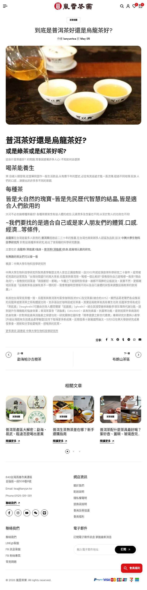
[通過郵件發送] (140, 339)
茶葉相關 (73, 20)
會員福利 (79, 516)
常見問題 (11, 561)
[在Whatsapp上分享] (134, 339)
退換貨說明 (80, 504)
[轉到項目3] (80, 451)
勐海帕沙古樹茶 (29, 359)
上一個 (20, 353)
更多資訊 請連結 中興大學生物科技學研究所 (32, 331)
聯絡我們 (11, 537)
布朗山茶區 (121, 359)
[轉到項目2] (73, 451)
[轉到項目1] (67, 451)
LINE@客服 (12, 543)
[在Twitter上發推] (112, 339)
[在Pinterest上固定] (117, 339)
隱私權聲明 (80, 498)
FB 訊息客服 (13, 549)
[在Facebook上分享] (106, 339)
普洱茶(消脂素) (53, 249)
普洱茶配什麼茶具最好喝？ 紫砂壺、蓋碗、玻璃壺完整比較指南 (120, 434)
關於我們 (79, 485)
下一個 (127, 353)
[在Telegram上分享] (128, 339)
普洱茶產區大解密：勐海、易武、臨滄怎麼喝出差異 (26, 432)
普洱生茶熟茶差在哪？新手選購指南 (73, 432)
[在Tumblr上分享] (123, 339)
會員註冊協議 (82, 510)
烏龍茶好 (67, 140)
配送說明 (79, 491)
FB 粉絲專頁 (13, 555)
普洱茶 (17, 140)
